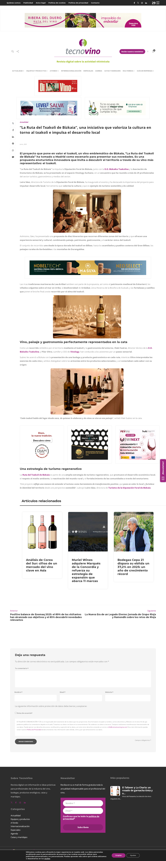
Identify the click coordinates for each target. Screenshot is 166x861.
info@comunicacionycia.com (117, 727)
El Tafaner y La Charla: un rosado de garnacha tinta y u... (137, 790)
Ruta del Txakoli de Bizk (34, 474)
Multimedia (128, 71)
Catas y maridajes (112, 71)
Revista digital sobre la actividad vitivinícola (83, 61)
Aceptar (118, 855)
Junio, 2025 (23, 144)
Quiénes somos (14, 3)
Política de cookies (57, 3)
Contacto (95, 3)
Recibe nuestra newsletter (132, 51)
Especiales (88, 71)
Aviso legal (41, 3)
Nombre (18, 692)
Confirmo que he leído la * (81, 817)
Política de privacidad (78, 3)
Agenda (98, 71)
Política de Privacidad (34, 730)
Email (62, 692)
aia (48, 474)
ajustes (47, 859)
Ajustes (133, 855)
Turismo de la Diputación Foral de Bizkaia (129, 487)
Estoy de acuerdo (24, 713)
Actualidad (17, 71)
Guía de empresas (144, 71)
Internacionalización (71, 71)
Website (109, 692)
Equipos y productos (36, 71)
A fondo (53, 71)
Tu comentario (21, 668)
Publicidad (28, 3)
